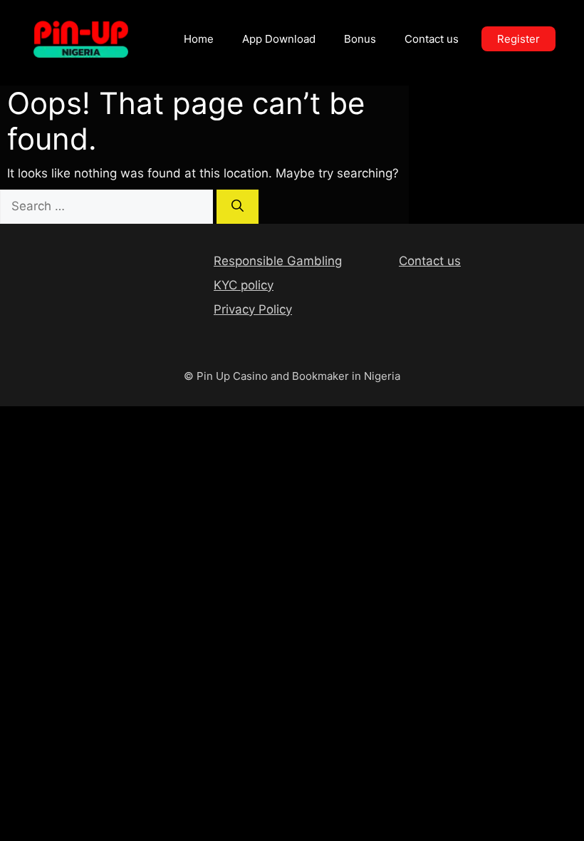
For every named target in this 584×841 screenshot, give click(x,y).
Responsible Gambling (278, 261)
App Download (279, 39)
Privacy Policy (253, 309)
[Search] (238, 207)
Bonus (360, 39)
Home (199, 39)
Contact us (432, 39)
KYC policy (243, 285)
